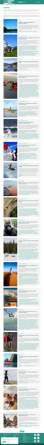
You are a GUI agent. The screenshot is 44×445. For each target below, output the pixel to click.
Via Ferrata (30, 49)
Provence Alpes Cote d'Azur (32, 175)
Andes (22, 252)
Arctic (27, 252)
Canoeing (23, 111)
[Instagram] (35, 438)
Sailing (33, 275)
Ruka (19, 257)
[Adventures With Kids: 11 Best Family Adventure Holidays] (10, 249)
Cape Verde (20, 400)
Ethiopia (32, 401)
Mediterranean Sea (34, 158)
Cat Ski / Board (29, 153)
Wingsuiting (20, 350)
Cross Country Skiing (22, 321)
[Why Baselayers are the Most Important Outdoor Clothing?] (10, 342)
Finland (37, 279)
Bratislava (29, 278)
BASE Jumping (22, 153)
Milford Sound (27, 255)
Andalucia (21, 211)
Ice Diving (33, 88)
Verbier (32, 55)
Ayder (21, 157)
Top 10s (21, 74)
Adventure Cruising (26, 84)
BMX (21, 85)
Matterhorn (31, 53)
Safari (30, 275)
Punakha (20, 303)
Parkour (36, 324)
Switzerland (20, 55)
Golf (19, 345)
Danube (26, 279)
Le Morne (29, 136)
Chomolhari (27, 301)
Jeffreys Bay (35, 402)
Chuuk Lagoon (23, 212)
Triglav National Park (24, 215)
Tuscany (36, 258)
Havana (29, 280)
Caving (33, 320)
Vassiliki (20, 284)
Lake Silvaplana (31, 52)
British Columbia (32, 211)
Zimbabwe (20, 234)
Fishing (27, 130)
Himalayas (35, 301)
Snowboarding (33, 48)
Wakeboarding (35, 49)
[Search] (36, 2)
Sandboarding (36, 325)
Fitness (38, 344)
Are (21, 113)
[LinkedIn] (38, 441)
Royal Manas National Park (25, 303)
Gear (21, 333)
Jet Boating (37, 88)
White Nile (22, 408)
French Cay (23, 135)
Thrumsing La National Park (23, 304)
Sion (25, 54)
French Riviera (25, 175)
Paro (23, 302)
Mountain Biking (29, 90)
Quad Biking (25, 325)
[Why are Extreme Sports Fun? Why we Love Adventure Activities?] (10, 319)
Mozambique (26, 232)
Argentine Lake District (25, 31)
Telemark (36, 95)
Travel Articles (25, 101)
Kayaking (20, 30)
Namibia (29, 232)
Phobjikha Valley (31, 302)
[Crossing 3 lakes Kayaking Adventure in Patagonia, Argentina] (10, 26)
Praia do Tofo (24, 405)
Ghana (27, 402)
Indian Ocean (20, 136)
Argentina (20, 31)
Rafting (33, 47)
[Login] (39, 2)
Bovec (29, 211)
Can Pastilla (22, 134)
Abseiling (21, 84)
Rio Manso (35, 256)
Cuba (22, 279)
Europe (34, 134)
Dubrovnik (31, 279)
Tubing (23, 96)
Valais (30, 55)
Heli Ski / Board (24, 154)
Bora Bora (35, 133)
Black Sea (23, 157)
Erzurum (30, 157)
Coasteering (25, 273)
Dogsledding (30, 321)
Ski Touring (37, 93)
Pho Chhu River (26, 302)
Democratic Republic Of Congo (29, 400)
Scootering (20, 93)
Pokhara (30, 426)
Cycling (24, 130)
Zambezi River (35, 233)
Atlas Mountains (21, 253)
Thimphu (37, 303)
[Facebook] (35, 435)
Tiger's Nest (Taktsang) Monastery (32, 304)
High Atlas (32, 280)
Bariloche (25, 253)
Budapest (34, 278)
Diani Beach (36, 400)
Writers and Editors (26, 438)
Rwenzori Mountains (32, 405)
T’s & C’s (24, 440)
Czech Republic (32, 212)
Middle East (23, 255)
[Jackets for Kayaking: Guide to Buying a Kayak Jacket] (10, 65)
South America (34, 31)
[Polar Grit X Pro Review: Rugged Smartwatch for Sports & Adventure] (10, 187)
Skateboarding (23, 48)
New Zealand (35, 255)
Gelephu (31, 301)
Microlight (20, 90)
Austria (26, 211)
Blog (19, 74)
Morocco (31, 255)
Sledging (25, 94)
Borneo (33, 253)
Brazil (19, 134)
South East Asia (23, 258)
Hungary (35, 280)
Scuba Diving (24, 93)
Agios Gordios (21, 365)
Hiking (29, 130)
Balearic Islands (29, 133)
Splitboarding (29, 95)
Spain (31, 258)
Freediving (20, 154)
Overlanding (36, 230)
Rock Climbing (21, 112)
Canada (36, 211)
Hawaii (34, 135)
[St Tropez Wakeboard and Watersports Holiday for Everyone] (10, 170)
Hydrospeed (26, 88)
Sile (22, 159)
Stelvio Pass (31, 54)
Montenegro (32, 281)
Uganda (27, 233)
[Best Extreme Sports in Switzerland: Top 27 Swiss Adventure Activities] (10, 45)
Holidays (20, 20)
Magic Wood (27, 53)
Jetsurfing (22, 89)
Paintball (25, 324)
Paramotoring (33, 324)
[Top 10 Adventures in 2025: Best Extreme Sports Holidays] (10, 207)
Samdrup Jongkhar (33, 303)
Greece (32, 135)
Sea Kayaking (28, 93)
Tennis (23, 194)
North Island (23, 256)
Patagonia (30, 31)
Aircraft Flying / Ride (32, 84)
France (22, 175)
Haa (33, 301)
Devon (29, 279)
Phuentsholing (36, 302)
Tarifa (19, 215)
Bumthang (24, 301)
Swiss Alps (34, 54)
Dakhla (23, 400)
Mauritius (37, 136)
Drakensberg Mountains (22, 401)
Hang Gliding (24, 322)
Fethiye (36, 157)
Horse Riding (32, 130)
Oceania (26, 256)
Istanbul (22, 158)
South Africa (20, 233)
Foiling (35, 321)
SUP (22, 49)
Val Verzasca (27, 55)
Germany (24, 280)
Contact (24, 439)
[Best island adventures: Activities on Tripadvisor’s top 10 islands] (10, 130)
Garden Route (23, 402)
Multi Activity (25, 47)
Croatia (20, 279)
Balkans (22, 278)
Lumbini (26, 426)
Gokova (20, 158)
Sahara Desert (35, 232)
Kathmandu (20, 426)
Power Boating (21, 325)
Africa (20, 133)
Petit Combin (35, 53)
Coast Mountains (27, 212)
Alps (19, 211)
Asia (21, 133)
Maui (35, 136)
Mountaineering (21, 47)
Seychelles (24, 406)
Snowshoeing (25, 95)
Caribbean (26, 134)
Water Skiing (36, 96)
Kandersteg (23, 52)
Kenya (38, 402)
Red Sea (27, 405)
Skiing (27, 48)
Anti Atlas (24, 252)
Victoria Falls (30, 233)
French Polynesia (27, 135)
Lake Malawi (20, 403)
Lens (24, 53)
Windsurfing (20, 50)
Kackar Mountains (26, 158)
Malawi (28, 403)
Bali (33, 133)
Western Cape (34, 407)
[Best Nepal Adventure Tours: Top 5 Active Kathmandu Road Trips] (10, 419)
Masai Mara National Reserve (33, 403)
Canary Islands (36, 253)
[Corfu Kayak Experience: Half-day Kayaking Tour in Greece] (10, 360)
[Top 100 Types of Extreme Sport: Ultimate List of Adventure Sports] (10, 86)
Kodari (23, 426)
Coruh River (27, 157)
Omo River (20, 405)
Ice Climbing (30, 88)
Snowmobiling (21, 95)
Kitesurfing (31, 89)
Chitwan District (22, 425)
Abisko (20, 113)
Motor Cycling (24, 90)
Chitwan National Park (28, 425)
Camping (37, 85)
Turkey (24, 159)
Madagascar (24, 403)
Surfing (24, 49)
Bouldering (29, 85)
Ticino (23, 55)
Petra (33, 256)
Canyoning (21, 130)
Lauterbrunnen (21, 53)
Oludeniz (20, 159)
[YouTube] (38, 438)
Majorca (32, 136)
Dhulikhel (33, 425)
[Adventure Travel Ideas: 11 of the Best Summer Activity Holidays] (10, 274)
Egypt (27, 401)
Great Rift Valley (30, 402)
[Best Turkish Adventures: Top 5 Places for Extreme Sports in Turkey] (10, 151)
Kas (30, 158)
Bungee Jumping (33, 85)
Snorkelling (28, 94)
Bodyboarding (25, 85)
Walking (33, 96)
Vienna (22, 284)
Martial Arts (35, 89)
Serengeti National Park (32, 257)
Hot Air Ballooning (21, 88)
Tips (22, 333)
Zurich (34, 55)
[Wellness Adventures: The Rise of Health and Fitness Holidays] (10, 377)
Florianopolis (21, 280)
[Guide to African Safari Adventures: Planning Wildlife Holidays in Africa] (10, 227)
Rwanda (31, 232)
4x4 (19, 84)
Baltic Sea (23, 113)
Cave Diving (33, 153)
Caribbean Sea (30, 134)
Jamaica (27, 136)
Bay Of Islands (29, 253)
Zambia (38, 233)
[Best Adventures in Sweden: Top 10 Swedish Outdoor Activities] (10, 109)
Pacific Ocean (30, 256)
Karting (25, 89)
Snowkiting (20, 49)
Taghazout (27, 407)
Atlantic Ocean (24, 133)
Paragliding (29, 47)
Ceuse (19, 212)
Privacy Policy (25, 441)
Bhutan (21, 301)
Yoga (23, 350)
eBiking (25, 299)
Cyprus (24, 279)
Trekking (27, 49)
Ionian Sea (34, 365)
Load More (22, 431)
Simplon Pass (22, 54)
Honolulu (36, 135)
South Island (28, 258)
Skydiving (29, 48)
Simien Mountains (29, 406)
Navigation (24, 192)
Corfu (37, 278)
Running (22, 347)
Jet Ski (19, 89)
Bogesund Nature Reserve (29, 113)
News (21, 370)
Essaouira (29, 401)
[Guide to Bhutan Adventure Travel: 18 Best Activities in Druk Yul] (10, 297)
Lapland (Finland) (21, 281)
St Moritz (27, 54)
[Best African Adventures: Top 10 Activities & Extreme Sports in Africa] (10, 398)
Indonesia (24, 136)
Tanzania (24, 233)
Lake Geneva (27, 52)
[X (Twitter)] (38, 435)
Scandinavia (27, 257)
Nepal (28, 426)
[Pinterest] (35, 441)
